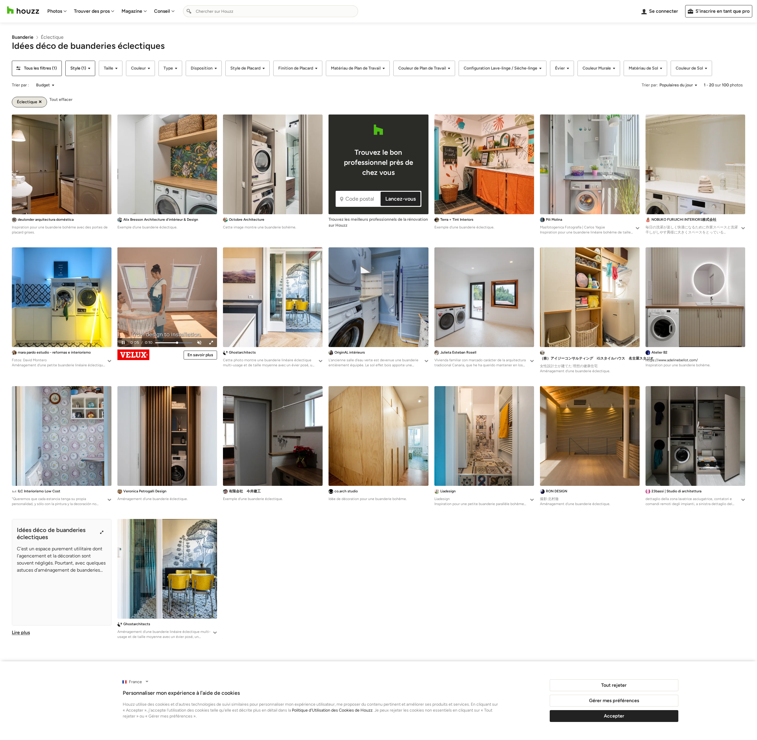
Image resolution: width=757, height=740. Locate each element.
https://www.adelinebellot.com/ (672, 360)
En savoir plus (200, 354)
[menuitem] (57, 11)
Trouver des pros (92, 11)
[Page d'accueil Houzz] (23, 10)
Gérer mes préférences (614, 700)
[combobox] (270, 11)
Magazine (132, 11)
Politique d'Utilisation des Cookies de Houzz (332, 710)
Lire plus (21, 632)
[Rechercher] (189, 11)
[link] (22, 37)
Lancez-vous (400, 199)
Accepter (614, 716)
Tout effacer (60, 99)
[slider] (173, 342)
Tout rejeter (614, 685)
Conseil (162, 11)
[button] (37, 68)
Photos (54, 11)
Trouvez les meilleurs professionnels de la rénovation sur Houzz (378, 222)
